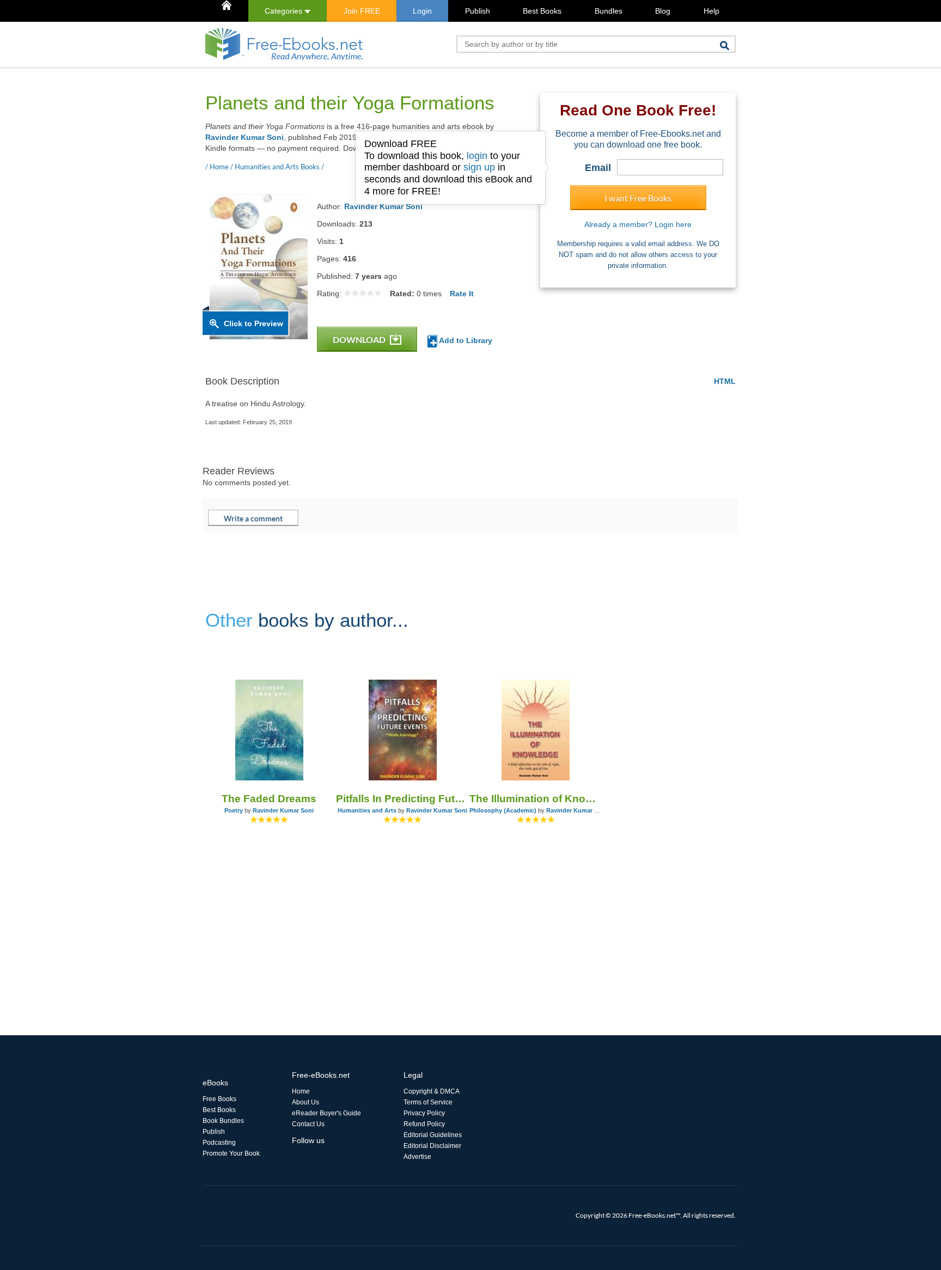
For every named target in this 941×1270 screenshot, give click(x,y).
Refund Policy (424, 1124)
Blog (662, 11)
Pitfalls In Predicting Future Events (402, 798)
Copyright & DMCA (432, 1091)
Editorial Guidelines (433, 1135)
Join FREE (362, 11)
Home (301, 1091)
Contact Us (308, 1124)
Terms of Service (428, 1102)
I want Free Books (637, 198)
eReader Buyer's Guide (326, 1113)
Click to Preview (253, 323)
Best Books (542, 11)
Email (598, 167)
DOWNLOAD (360, 339)
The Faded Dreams (269, 798)
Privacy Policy (424, 1113)
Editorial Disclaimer (432, 1146)
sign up (479, 167)
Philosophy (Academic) (502, 810)
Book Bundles (223, 1121)
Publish (477, 11)
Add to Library (464, 340)
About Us (305, 1102)
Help (711, 11)
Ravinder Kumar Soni (244, 137)
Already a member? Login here (638, 224)
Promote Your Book (231, 1153)
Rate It (462, 293)
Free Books (219, 1099)
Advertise (417, 1157)
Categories (284, 11)
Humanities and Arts (367, 810)
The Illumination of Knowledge (536, 798)
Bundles (608, 11)
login (477, 155)
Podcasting (219, 1142)
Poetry (233, 810)
